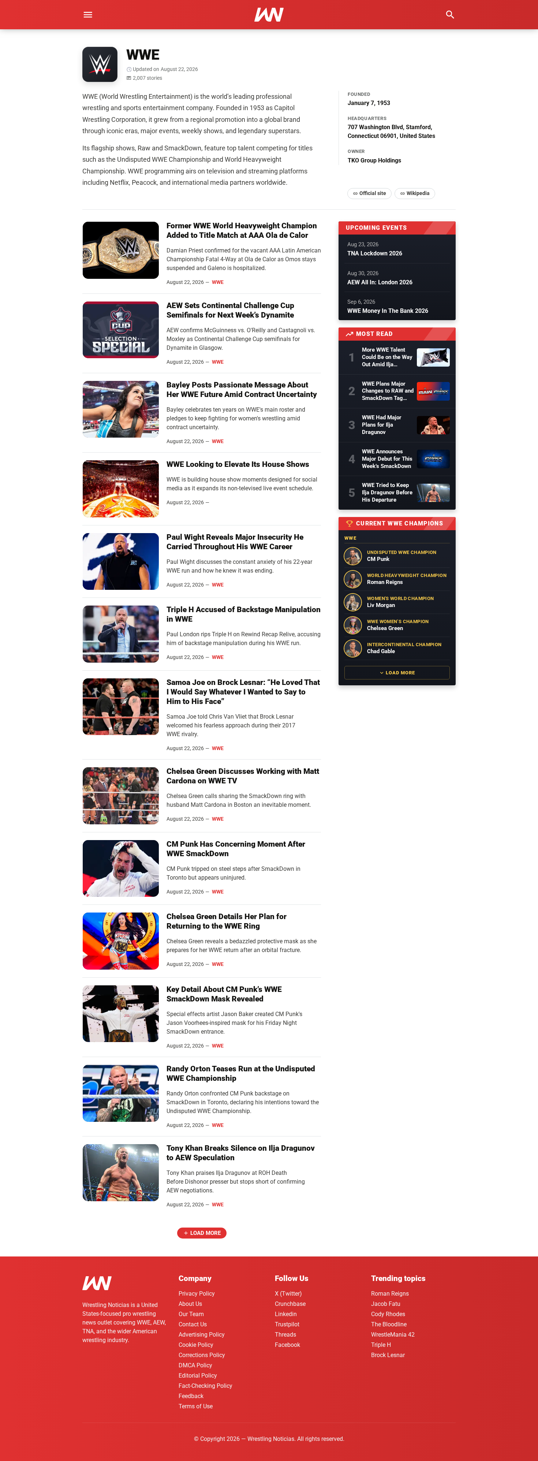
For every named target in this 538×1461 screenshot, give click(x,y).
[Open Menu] (87, 14)
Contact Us (193, 1324)
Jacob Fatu (385, 1303)
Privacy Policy (197, 1293)
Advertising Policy (202, 1334)
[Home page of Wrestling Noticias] (269, 14)
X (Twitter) (288, 1293)
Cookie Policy (196, 1344)
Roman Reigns (390, 1293)
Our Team (191, 1314)
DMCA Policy (195, 1365)
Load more (205, 1233)
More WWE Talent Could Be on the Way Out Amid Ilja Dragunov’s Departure (387, 357)
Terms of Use (196, 1406)
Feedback (191, 1396)
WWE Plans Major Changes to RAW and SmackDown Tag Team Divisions (388, 391)
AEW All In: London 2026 (379, 282)
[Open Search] (450, 14)
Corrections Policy (202, 1355)
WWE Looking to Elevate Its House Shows (238, 464)
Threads (285, 1334)
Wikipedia (418, 193)
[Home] (97, 1284)
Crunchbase (290, 1303)
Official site (372, 193)
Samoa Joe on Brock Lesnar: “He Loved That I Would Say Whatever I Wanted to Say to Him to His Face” (243, 692)
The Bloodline (389, 1324)
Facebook (287, 1344)
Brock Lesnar (388, 1355)
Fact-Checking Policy (205, 1385)
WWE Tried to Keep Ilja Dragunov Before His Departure (387, 492)
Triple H (381, 1344)
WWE (218, 282)
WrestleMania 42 (393, 1334)
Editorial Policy (198, 1375)
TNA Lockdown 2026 (374, 253)
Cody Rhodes (388, 1314)
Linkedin (286, 1314)
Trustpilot (287, 1324)
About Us (190, 1303)
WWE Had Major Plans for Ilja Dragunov (381, 424)
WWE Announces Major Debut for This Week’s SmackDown (387, 458)
